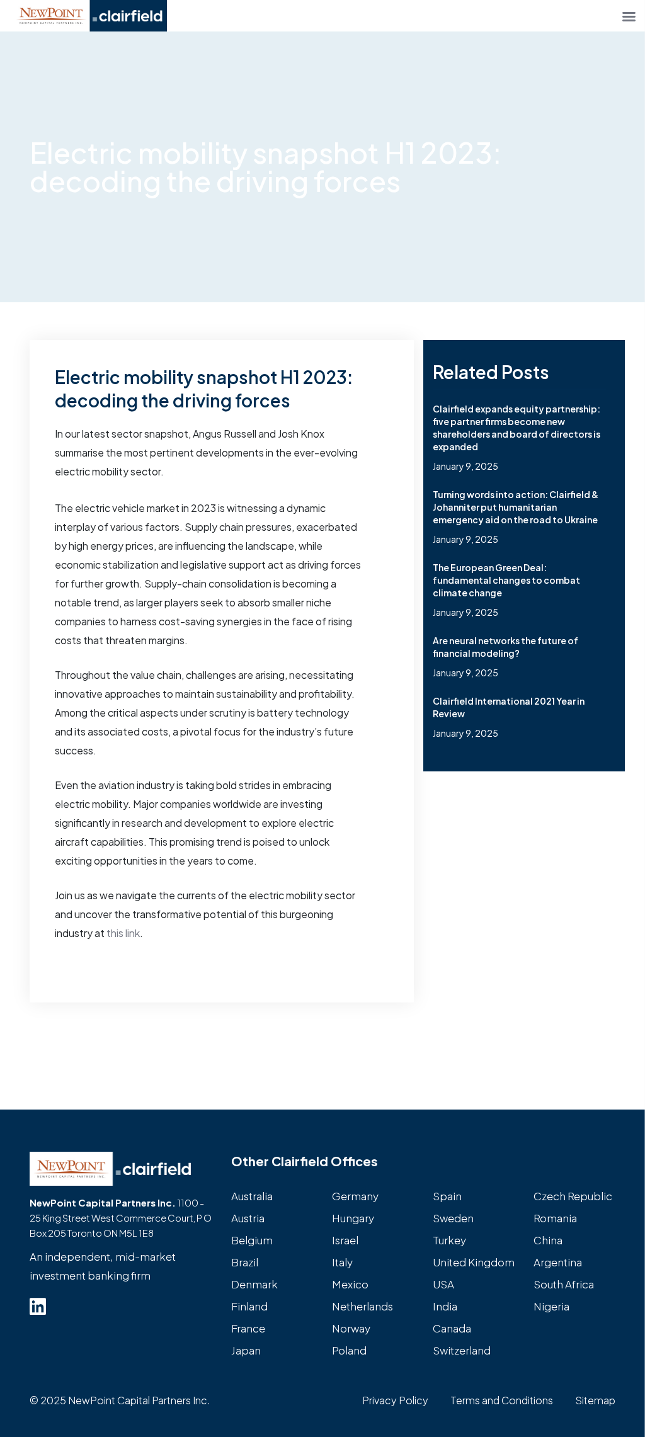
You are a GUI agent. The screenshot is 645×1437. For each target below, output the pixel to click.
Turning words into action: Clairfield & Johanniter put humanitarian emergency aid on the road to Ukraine (515, 507)
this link (123, 933)
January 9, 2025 (465, 466)
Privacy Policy (395, 1400)
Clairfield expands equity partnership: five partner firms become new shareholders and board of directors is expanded (516, 427)
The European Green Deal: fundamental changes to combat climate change (506, 580)
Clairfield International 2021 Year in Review (509, 707)
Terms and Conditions (501, 1400)
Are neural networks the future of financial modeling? (505, 647)
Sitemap (595, 1400)
